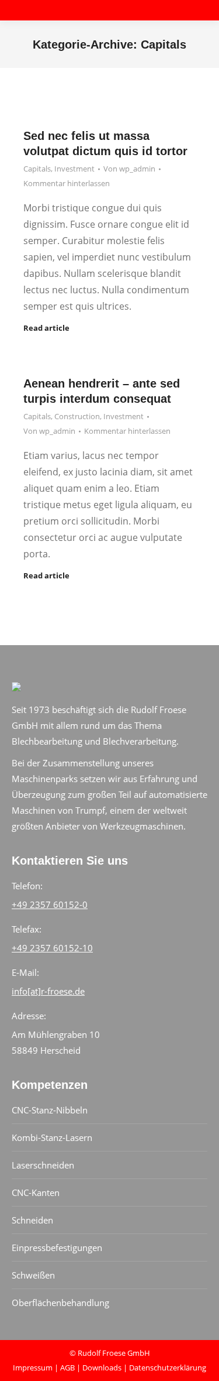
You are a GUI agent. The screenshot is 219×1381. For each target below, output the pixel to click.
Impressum (33, 1367)
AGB (67, 1367)
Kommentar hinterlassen (66, 183)
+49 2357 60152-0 (50, 904)
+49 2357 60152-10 (52, 948)
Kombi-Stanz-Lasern (52, 1137)
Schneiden (32, 1220)
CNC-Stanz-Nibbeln (50, 1110)
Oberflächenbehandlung (60, 1302)
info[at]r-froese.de (48, 991)
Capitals (37, 168)
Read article (46, 328)
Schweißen (33, 1275)
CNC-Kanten (36, 1192)
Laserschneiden (43, 1165)
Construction (77, 416)
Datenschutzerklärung (167, 1367)
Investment (74, 168)
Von (129, 168)
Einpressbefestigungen (57, 1247)
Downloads (101, 1367)
